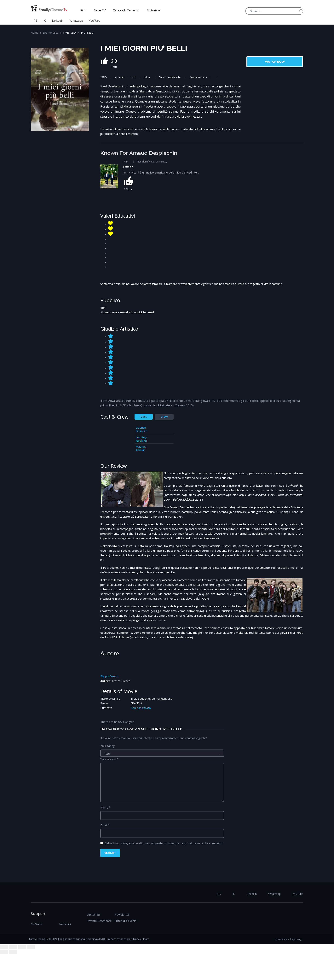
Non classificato (170, 77)
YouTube (95, 20)
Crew (164, 416)
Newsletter (122, 914)
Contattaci (93, 914)
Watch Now (275, 61)
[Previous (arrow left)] (4, 952)
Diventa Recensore (99, 921)
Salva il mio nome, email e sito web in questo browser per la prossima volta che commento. (164, 843)
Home (34, 32)
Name (105, 807)
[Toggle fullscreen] (22, 947)
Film (83, 10)
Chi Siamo (37, 924)
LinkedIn (58, 20)
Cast (144, 416)
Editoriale (153, 10)
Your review (109, 759)
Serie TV (100, 10)
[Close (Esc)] (4, 947)
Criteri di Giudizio (125, 921)
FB (35, 20)
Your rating (107, 746)
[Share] (13, 947)
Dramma (160, 161)
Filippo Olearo (109, 676)
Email (104, 825)
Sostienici (65, 924)
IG (44, 20)
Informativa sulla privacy (288, 939)
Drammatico (51, 32)
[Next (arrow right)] (13, 952)
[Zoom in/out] (31, 947)
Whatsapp (76, 20)
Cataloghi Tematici (126, 10)
